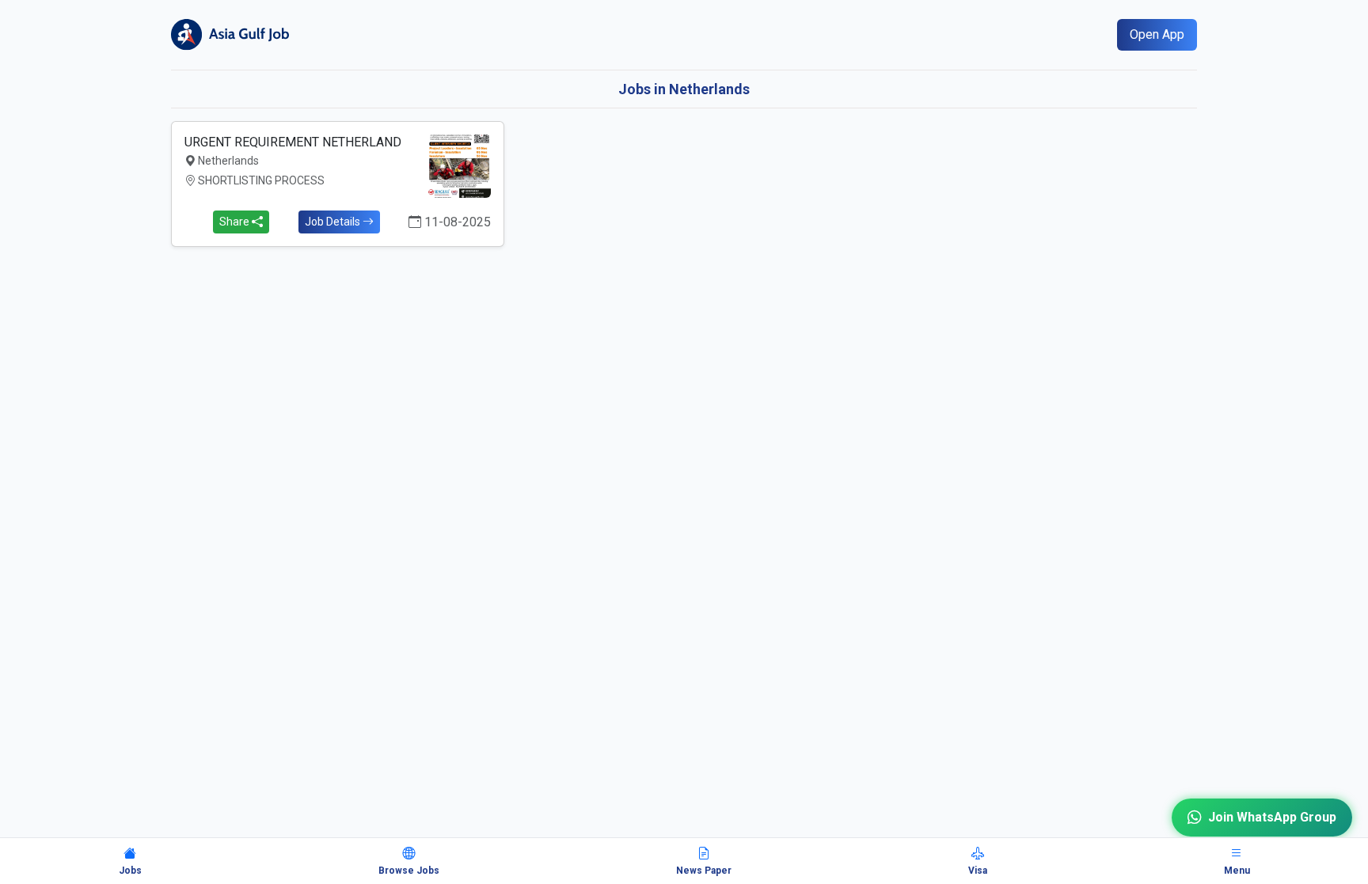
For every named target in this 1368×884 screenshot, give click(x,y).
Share (235, 221)
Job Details (334, 221)
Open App (1157, 34)
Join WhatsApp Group (1272, 817)
